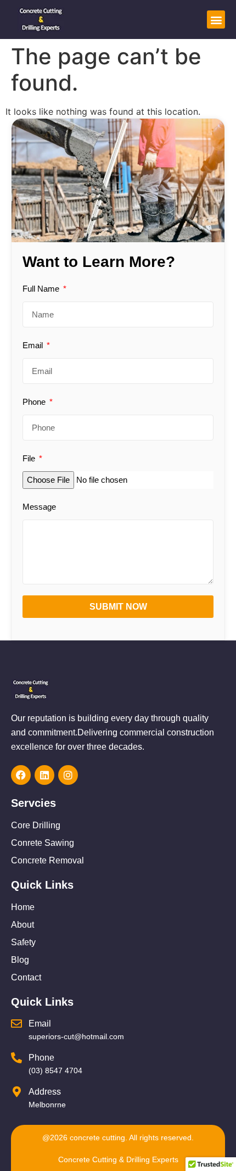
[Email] (16, 1023)
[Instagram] (68, 775)
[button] (216, 19)
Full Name (42, 288)
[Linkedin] (44, 775)
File (30, 458)
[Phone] (16, 1057)
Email (34, 345)
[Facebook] (21, 775)
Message (39, 506)
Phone (35, 401)
